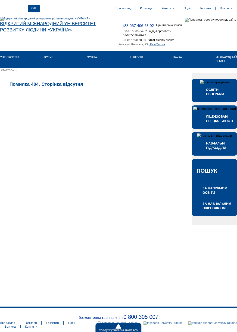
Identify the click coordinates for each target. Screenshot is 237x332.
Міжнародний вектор (226, 59)
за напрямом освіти (215, 190)
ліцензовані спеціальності (219, 119)
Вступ (48, 57)
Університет (9, 57)
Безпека (205, 8)
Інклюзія (136, 57)
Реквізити (168, 8)
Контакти (226, 8)
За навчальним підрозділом (217, 206)
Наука (177, 57)
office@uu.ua (157, 44)
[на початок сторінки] (106, 326)
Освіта (92, 57)
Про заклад (123, 8)
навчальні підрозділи (216, 145)
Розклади (146, 8)
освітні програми (215, 92)
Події (187, 8)
